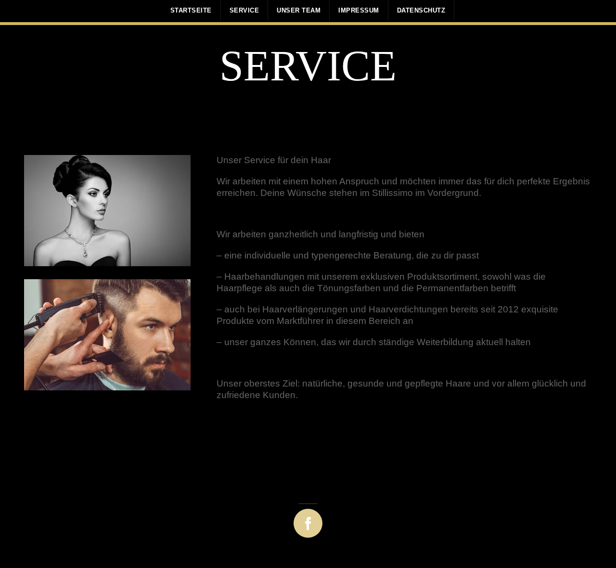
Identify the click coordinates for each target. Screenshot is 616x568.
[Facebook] (298, 520)
